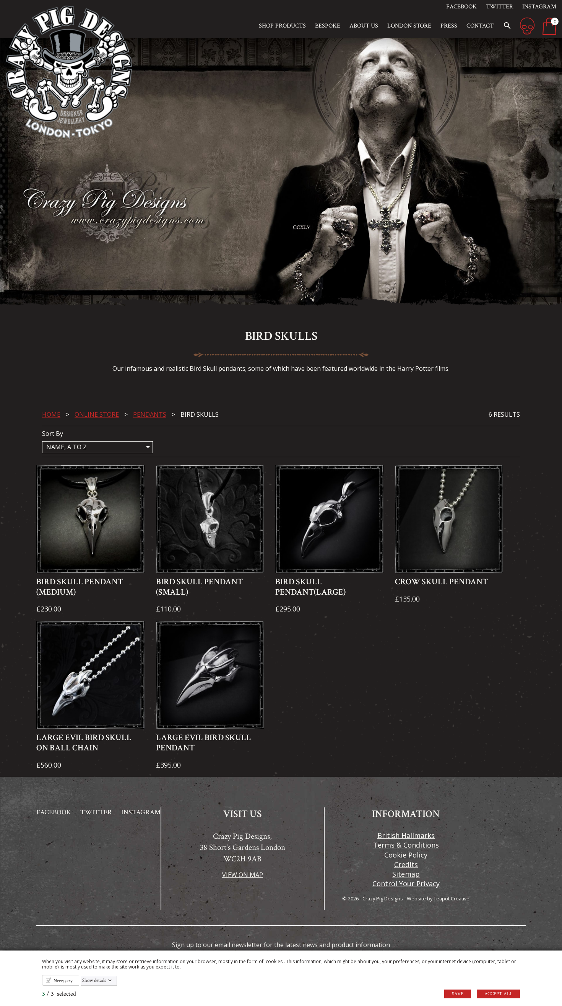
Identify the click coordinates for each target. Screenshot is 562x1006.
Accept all (498, 994)
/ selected (59, 994)
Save (457, 994)
